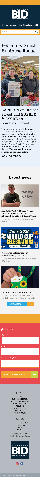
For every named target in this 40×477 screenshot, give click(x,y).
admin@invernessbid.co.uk (21, 436)
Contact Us (20, 411)
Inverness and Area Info (20, 401)
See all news (15, 304)
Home (20, 397)
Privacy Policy (20, 413)
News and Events (20, 404)
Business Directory (20, 399)
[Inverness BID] (20, 22)
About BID (20, 406)
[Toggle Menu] (2, 2)
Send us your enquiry (14, 374)
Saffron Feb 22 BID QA (11, 156)
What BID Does (20, 408)
